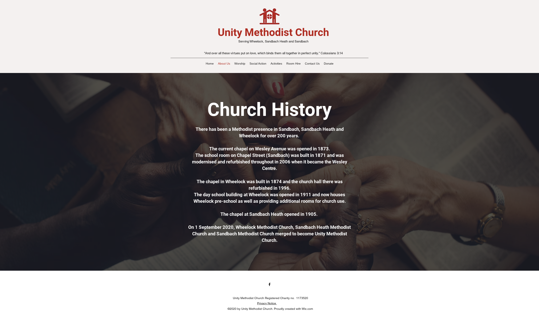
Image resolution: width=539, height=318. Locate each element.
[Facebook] (269, 284)
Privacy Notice (267, 303)
